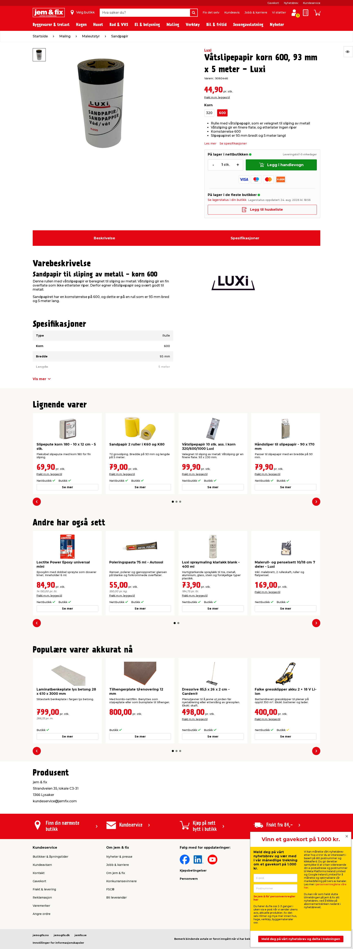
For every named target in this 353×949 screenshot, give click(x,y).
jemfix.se (81, 935)
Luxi (207, 50)
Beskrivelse (104, 238)
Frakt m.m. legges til (217, 97)
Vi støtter (279, 12)
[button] (173, 502)
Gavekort (273, 3)
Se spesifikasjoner (233, 143)
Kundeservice (311, 3)
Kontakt (39, 873)
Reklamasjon (42, 897)
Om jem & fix (115, 873)
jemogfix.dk (62, 935)
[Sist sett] (348, 52)
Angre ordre (41, 914)
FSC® (110, 889)
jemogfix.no (41, 935)
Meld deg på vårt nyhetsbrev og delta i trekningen (300, 939)
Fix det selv (211, 12)
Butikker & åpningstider (50, 856)
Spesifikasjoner (245, 238)
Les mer (210, 143)
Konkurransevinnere (121, 881)
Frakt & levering (44, 889)
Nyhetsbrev (291, 3)
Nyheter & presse (119, 856)
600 (222, 113)
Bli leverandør (116, 897)
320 (209, 113)
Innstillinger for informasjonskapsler (58, 942)
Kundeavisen (42, 865)
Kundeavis (232, 12)
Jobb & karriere (256, 12)
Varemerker (41, 906)
